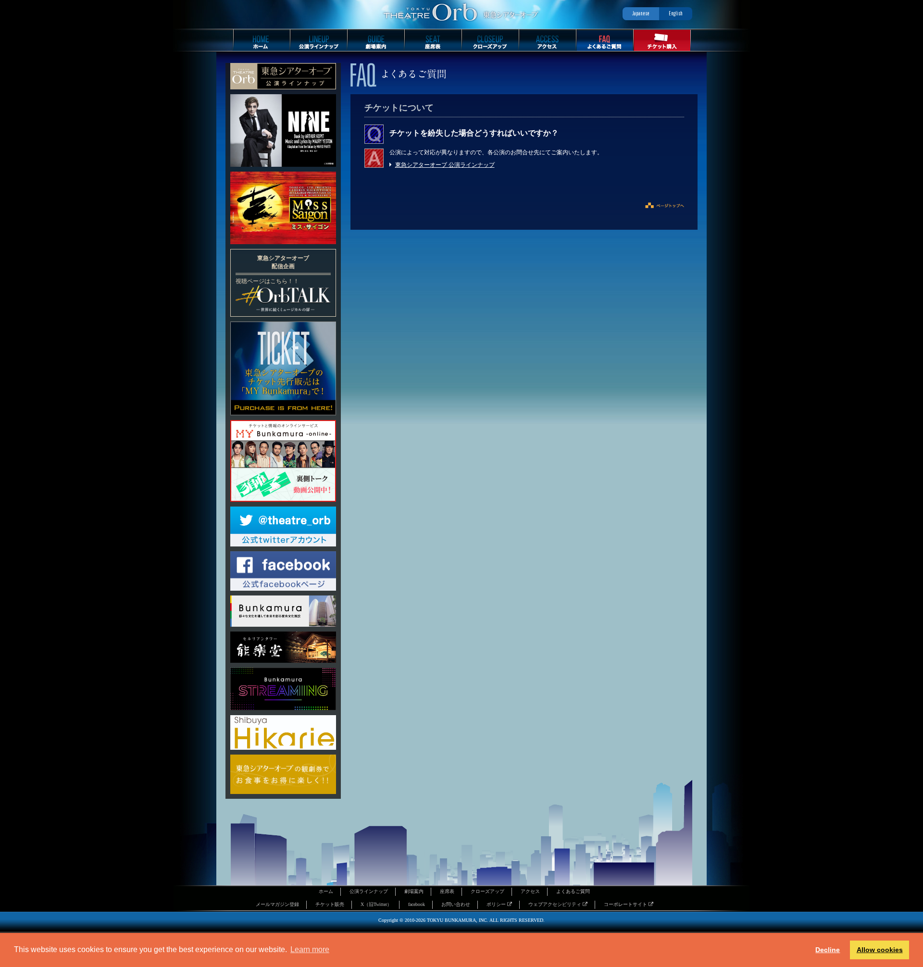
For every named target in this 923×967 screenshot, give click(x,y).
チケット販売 (329, 904)
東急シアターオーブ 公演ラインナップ (445, 164)
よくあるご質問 (573, 891)
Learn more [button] (309, 949)
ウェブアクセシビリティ (555, 904)
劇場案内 (414, 891)
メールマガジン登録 (277, 904)
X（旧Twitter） (376, 904)
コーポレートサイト (626, 904)
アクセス (530, 891)
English (676, 13)
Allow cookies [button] (880, 950)
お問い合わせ (455, 904)
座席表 (447, 891)
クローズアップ (487, 891)
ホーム (326, 891)
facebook (416, 904)
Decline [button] (827, 950)
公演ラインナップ (368, 891)
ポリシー (496, 904)
